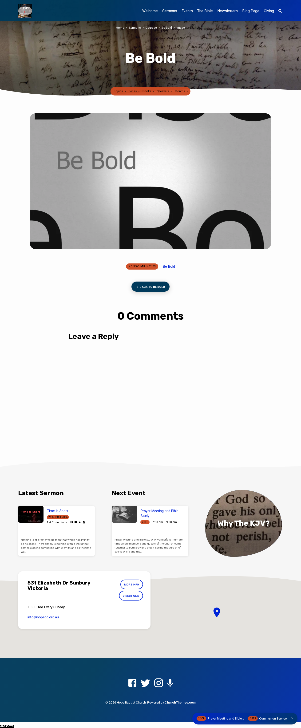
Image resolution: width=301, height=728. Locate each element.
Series (133, 91)
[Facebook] (132, 683)
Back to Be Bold (152, 287)
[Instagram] (158, 683)
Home (120, 27)
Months (180, 91)
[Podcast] (170, 683)
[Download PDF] (83, 522)
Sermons (169, 11)
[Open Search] (280, 11)
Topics (119, 91)
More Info (131, 584)
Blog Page (250, 11)
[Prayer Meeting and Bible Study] (124, 514)
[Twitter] (145, 683)
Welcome (150, 11)
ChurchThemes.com (180, 702)
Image (181, 27)
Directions (131, 595)
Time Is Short (57, 511)
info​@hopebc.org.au (43, 617)
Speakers (163, 91)
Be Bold (167, 27)
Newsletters (227, 11)
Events (187, 11)
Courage (151, 27)
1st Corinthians (57, 522)
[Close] (292, 718)
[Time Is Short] (31, 514)
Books (147, 91)
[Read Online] (71, 522)
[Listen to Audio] (80, 522)
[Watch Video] (76, 522)
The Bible (205, 11)
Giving (269, 11)
